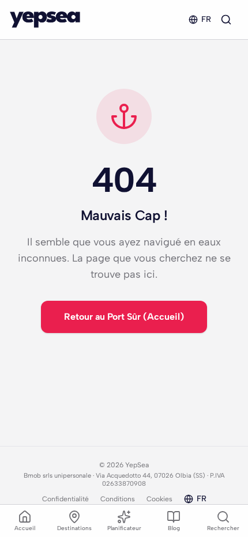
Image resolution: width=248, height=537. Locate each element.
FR (206, 19)
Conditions (117, 499)
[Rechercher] (226, 19)
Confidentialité (65, 499)
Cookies (159, 499)
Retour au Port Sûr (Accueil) (124, 316)
